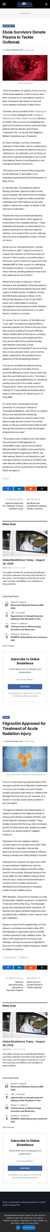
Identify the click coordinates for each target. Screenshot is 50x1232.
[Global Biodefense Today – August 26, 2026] (25, 543)
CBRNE (6, 717)
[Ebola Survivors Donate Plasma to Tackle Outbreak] (25, 68)
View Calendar (8, 645)
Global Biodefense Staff (14, 50)
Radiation (23, 957)
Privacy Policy (23, 696)
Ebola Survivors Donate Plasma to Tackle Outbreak (35, 985)
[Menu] (4, 4)
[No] (47, 1222)
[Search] (46, 4)
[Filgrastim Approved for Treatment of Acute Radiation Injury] (25, 759)
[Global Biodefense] (25, 4)
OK (18, 1228)
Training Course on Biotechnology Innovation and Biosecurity (26, 628)
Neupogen (8, 789)
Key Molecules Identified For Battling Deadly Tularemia (36, 506)
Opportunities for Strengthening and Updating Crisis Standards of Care (27, 617)
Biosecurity (9, 26)
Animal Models (10, 957)
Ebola (6, 479)
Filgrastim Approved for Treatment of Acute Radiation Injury (13, 506)
